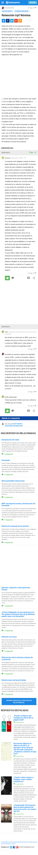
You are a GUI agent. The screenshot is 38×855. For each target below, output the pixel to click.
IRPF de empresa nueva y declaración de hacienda (18, 504)
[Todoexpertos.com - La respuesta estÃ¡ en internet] (13, 2)
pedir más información (14, 426)
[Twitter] (10, 847)
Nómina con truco (9, 637)
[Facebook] (13, 847)
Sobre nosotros (9, 842)
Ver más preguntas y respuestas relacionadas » (19, 701)
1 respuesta (8, 454)
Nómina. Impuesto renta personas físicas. (16, 588)
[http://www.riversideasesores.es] (25, 158)
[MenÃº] (2, 2)
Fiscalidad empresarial (21, 11)
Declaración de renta (10, 440)
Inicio (2, 842)
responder (17, 424)
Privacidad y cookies (10, 843)
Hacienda (6, 460)
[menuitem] (8, 21)
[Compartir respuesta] (33, 278)
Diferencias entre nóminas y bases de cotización (17, 658)
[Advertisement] (19, 76)
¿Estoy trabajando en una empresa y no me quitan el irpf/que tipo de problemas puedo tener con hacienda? (18, 614)
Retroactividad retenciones (13, 481)
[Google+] (17, 847)
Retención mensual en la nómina (15, 526)
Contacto (24, 842)
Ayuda (16, 842)
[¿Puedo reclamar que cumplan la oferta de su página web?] (19, 727)
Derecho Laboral (6, 11)
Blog (20, 842)
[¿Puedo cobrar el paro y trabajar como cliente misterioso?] (19, 789)
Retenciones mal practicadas (14, 680)
